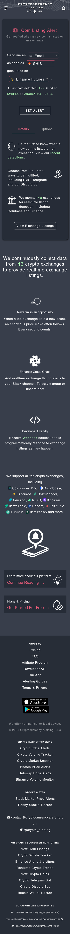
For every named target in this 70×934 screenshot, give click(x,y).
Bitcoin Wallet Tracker (35, 892)
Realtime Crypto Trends (35, 867)
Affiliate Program (35, 662)
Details (23, 129)
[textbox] (43, 56)
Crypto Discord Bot (35, 886)
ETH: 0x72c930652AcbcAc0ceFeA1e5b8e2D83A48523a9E (33, 919)
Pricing (35, 650)
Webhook (30, 437)
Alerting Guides (35, 681)
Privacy (42, 687)
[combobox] (43, 55)
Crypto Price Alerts (35, 748)
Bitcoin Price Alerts (35, 767)
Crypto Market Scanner (35, 760)
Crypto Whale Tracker (35, 855)
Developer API (35, 668)
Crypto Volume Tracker (35, 754)
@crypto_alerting (37, 829)
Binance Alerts (26, 861)
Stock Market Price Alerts (35, 798)
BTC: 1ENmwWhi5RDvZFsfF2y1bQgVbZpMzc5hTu (34, 912)
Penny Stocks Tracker (35, 804)
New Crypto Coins (35, 874)
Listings (49, 861)
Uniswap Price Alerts (35, 773)
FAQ (35, 656)
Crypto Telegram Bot (35, 880)
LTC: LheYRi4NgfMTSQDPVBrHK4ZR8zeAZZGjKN (34, 926)
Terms (27, 687)
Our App (35, 675)
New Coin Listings (35, 849)
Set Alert (35, 110)
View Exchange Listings (35, 225)
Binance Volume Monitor (35, 779)
